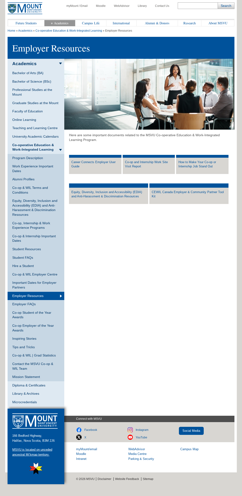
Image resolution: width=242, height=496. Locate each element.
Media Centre (137, 454)
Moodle (101, 6)
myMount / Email (77, 6)
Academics (61, 23)
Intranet (81, 459)
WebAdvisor (122, 6)
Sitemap (148, 479)
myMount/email (86, 449)
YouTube (141, 437)
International (121, 23)
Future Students (26, 23)
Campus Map (189, 449)
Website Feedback (127, 479)
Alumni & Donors (157, 23)
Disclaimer (104, 479)
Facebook (90, 430)
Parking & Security (141, 459)
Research (189, 23)
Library (142, 6)
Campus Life (90, 23)
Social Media (191, 430)
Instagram (142, 430)
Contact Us (162, 6)
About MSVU (217, 23)
